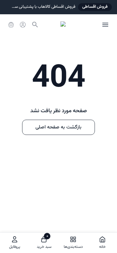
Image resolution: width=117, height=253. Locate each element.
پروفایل (14, 247)
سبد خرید (44, 241)
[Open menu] (105, 24)
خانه (102, 247)
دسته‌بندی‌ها (73, 247)
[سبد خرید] (11, 24)
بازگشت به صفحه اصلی (58, 127)
